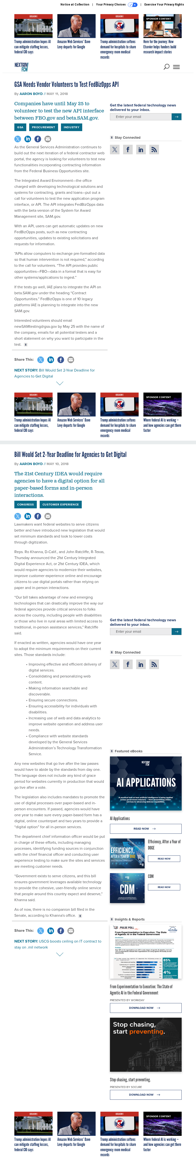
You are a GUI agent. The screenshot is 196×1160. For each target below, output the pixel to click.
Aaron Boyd (31, 93)
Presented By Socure (126, 1087)
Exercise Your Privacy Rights (164, 4)
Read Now (142, 829)
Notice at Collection (74, 4)
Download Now (141, 1008)
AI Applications (120, 818)
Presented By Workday (127, 1000)
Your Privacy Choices (111, 4)
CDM (151, 876)
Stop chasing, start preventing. (130, 1079)
